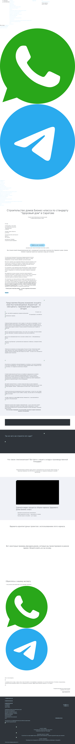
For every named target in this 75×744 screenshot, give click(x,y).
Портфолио (11, 4)
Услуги (10, 9)
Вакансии (11, 3)
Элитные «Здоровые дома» (15, 6)
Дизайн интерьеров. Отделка (15, 14)
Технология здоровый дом (14, 21)
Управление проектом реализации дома (17, 10)
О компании (11, 1)
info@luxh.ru (2, 180)
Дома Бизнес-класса (13, 8)
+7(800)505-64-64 (4, 26)
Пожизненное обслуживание (15, 17)
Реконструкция (12, 16)
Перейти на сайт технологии (37, 245)
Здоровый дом (12, 5)
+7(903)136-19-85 (58, 718)
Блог (10, 22)
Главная (11, 0)
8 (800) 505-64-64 (45, 1)
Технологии (11, 19)
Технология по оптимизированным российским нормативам (17, 720)
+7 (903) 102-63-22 (9, 698)
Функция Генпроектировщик (15, 11)
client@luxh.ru (66, 704)
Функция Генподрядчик (14, 12)
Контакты (11, 24)
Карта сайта (7, 707)
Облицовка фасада (13, 15)
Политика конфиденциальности (11, 742)
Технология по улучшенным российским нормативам (20, 20)
